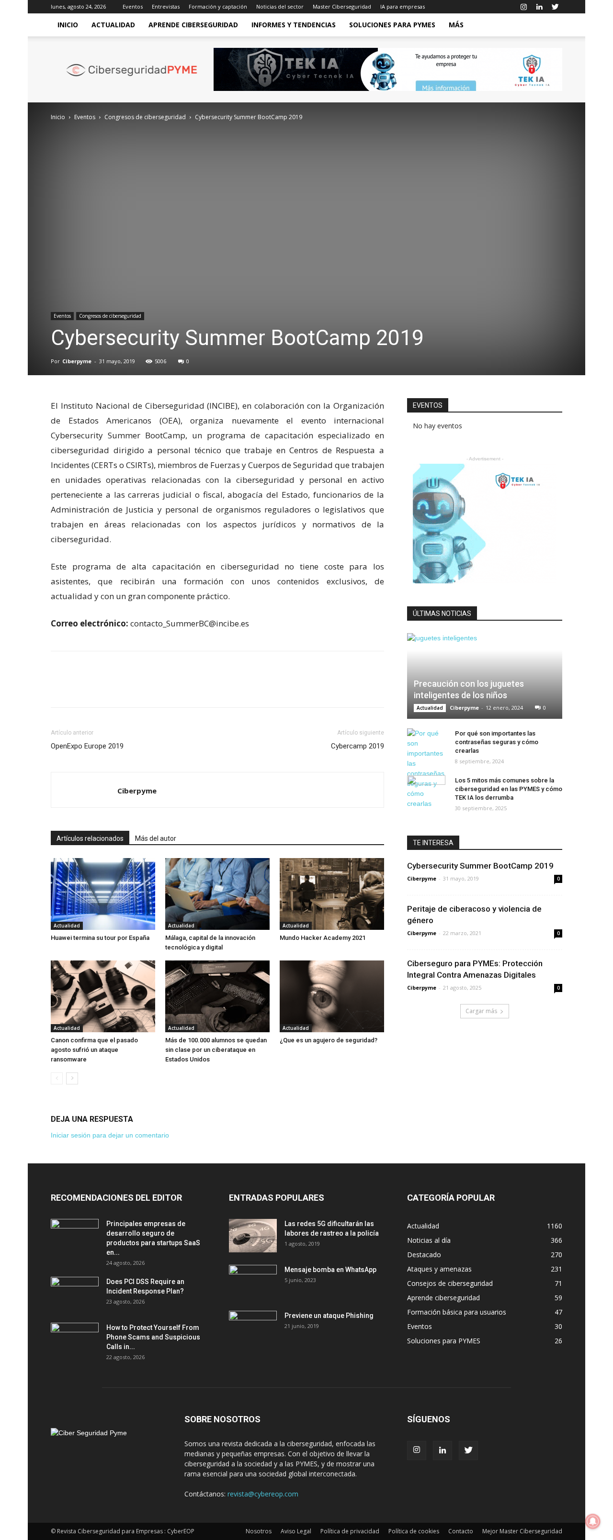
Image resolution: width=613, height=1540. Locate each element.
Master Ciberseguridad (342, 6)
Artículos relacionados (90, 838)
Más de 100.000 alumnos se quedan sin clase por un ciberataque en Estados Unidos (216, 1050)
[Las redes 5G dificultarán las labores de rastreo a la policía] (253, 1235)
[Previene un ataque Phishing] (253, 1327)
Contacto (460, 1531)
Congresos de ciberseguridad (145, 117)
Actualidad (113, 24)
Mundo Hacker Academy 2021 (322, 937)
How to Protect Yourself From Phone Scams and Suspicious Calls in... (153, 1337)
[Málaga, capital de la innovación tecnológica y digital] (217, 894)
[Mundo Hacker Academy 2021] (332, 894)
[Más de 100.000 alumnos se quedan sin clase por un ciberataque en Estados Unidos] (217, 996)
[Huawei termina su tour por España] (103, 894)
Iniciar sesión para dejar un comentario (110, 1135)
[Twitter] (555, 6)
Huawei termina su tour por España (100, 937)
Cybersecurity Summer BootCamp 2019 (480, 865)
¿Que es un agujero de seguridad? (328, 1040)
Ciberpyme (76, 361)
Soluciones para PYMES (392, 24)
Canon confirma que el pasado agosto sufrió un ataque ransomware (94, 1050)
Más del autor (155, 838)
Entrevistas (166, 6)
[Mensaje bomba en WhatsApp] (253, 1281)
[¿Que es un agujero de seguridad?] (332, 996)
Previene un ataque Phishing (329, 1315)
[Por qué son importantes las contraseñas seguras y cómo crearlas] (426, 768)
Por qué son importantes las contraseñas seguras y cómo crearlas (496, 742)
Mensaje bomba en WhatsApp (330, 1269)
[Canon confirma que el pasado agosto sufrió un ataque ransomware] (103, 996)
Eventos (133, 6)
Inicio (67, 24)
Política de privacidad (349, 1531)
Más (456, 24)
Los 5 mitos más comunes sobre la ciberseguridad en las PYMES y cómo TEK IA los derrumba (508, 789)
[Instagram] (523, 6)
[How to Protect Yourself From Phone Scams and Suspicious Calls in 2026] (75, 1339)
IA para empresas (402, 6)
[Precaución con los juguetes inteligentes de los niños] (484, 676)
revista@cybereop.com (262, 1493)
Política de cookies (413, 1531)
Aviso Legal (296, 1531)
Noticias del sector (280, 6)
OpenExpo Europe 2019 (87, 746)
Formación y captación (218, 6)
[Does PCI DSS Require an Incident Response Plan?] (75, 1293)
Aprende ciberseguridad (193, 24)
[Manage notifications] (593, 1521)
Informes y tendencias (293, 24)
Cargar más (481, 1011)
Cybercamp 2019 (357, 746)
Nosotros (259, 1531)
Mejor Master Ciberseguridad (522, 1531)
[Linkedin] (539, 6)
